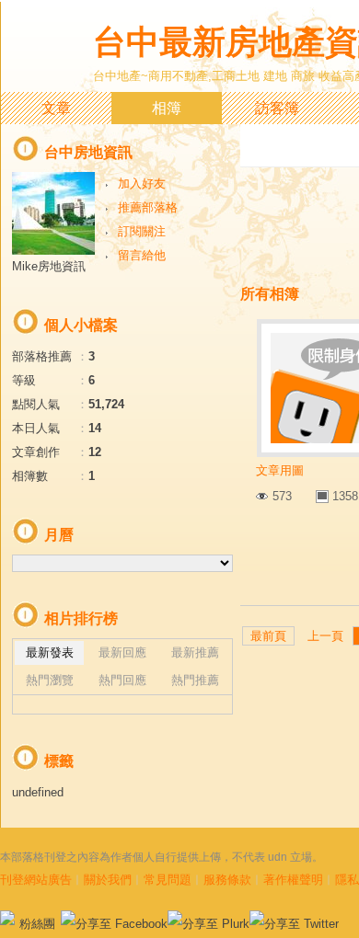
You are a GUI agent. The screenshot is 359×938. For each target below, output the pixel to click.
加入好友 (142, 183)
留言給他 (142, 255)
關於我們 (108, 880)
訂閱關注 (142, 231)
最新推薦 (195, 652)
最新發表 (50, 652)
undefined (38, 792)
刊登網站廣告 (36, 880)
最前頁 (268, 636)
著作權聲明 (293, 880)
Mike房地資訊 (49, 266)
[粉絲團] (7, 917)
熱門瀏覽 (50, 680)
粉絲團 (37, 924)
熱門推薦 (195, 680)
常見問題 (167, 880)
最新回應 (122, 652)
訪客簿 (277, 108)
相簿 (166, 108)
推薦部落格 (148, 207)
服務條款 (227, 880)
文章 (56, 108)
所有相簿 (269, 294)
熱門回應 (122, 680)
